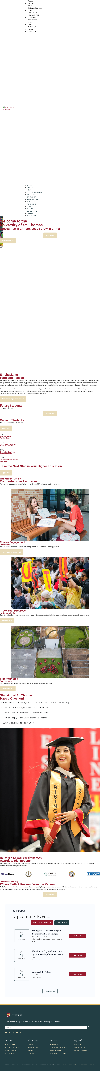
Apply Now (32, 31)
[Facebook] (6, 1032)
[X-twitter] (13, 1032)
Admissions (32, 20)
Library (30, 29)
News (30, 6)
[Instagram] (10, 1032)
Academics (32, 17)
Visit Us (30, 3)
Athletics (31, 10)
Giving (30, 22)
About (29, 185)
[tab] (42, 922)
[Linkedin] (21, 1032)
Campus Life (33, 13)
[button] (60, 107)
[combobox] (46, 1027)
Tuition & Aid (33, 27)
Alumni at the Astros (41, 971)
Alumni (30, 24)
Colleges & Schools (35, 8)
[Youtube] (17, 1032)
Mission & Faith (33, 15)
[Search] (89, 1027)
